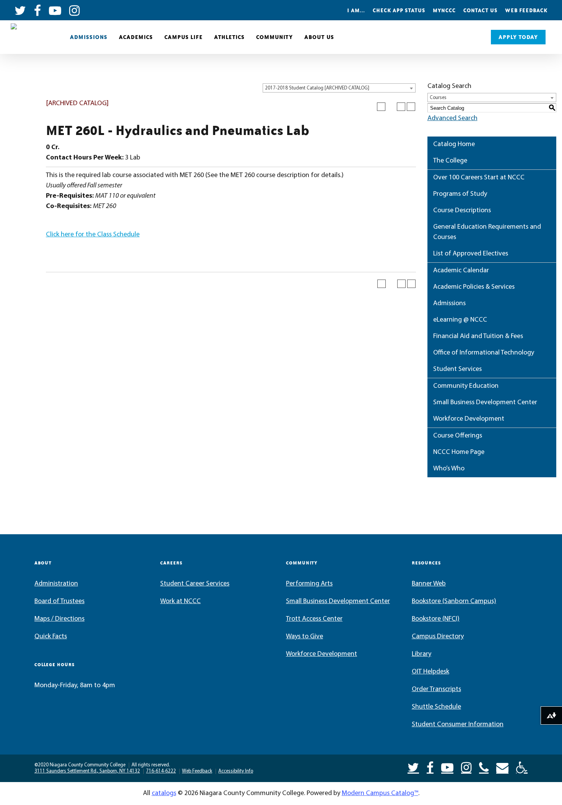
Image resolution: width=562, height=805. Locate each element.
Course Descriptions (462, 210)
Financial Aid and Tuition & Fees (478, 336)
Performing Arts (309, 584)
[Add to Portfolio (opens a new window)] (381, 106)
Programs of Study (460, 194)
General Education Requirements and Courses (487, 232)
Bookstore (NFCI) (436, 619)
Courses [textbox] (438, 97)
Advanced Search (452, 118)
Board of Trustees (59, 601)
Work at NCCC (180, 601)
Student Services (457, 369)
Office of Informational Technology (483, 353)
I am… (356, 10)
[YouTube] (447, 766)
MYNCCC (444, 10)
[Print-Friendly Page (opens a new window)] (401, 106)
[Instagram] (466, 766)
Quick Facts (50, 636)
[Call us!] (484, 766)
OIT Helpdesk (430, 671)
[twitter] (20, 10)
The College (450, 161)
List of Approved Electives (470, 253)
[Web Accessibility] (522, 766)
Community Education (466, 386)
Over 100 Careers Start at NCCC (479, 177)
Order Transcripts (436, 689)
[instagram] (74, 10)
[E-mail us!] (502, 766)
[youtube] (55, 10)
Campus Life (183, 37)
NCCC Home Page (458, 452)
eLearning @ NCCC (460, 320)
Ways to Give (304, 636)
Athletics (229, 37)
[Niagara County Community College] (33, 37)
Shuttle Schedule (436, 707)
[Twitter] (413, 766)
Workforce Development (468, 419)
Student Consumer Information (458, 724)
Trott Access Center (314, 619)
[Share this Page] (391, 106)
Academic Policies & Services (474, 287)
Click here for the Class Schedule (93, 234)
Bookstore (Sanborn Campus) (454, 601)
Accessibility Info (235, 771)
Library (421, 654)
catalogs (164, 793)
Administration (56, 584)
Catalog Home (454, 144)
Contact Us (480, 10)
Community (274, 37)
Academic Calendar (461, 270)
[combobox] (339, 88)
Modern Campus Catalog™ (380, 793)
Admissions (88, 37)
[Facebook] (430, 766)
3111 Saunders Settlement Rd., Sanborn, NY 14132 (87, 771)
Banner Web (429, 584)
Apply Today (518, 37)
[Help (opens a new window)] (411, 106)
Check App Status (399, 10)
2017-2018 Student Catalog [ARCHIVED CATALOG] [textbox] (317, 88)
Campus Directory (438, 636)
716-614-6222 (161, 771)
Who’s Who (449, 468)
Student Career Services (194, 584)
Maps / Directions (59, 619)
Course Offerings (457, 436)
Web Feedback (526, 10)
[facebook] (37, 10)
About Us (319, 37)
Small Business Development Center (485, 402)
